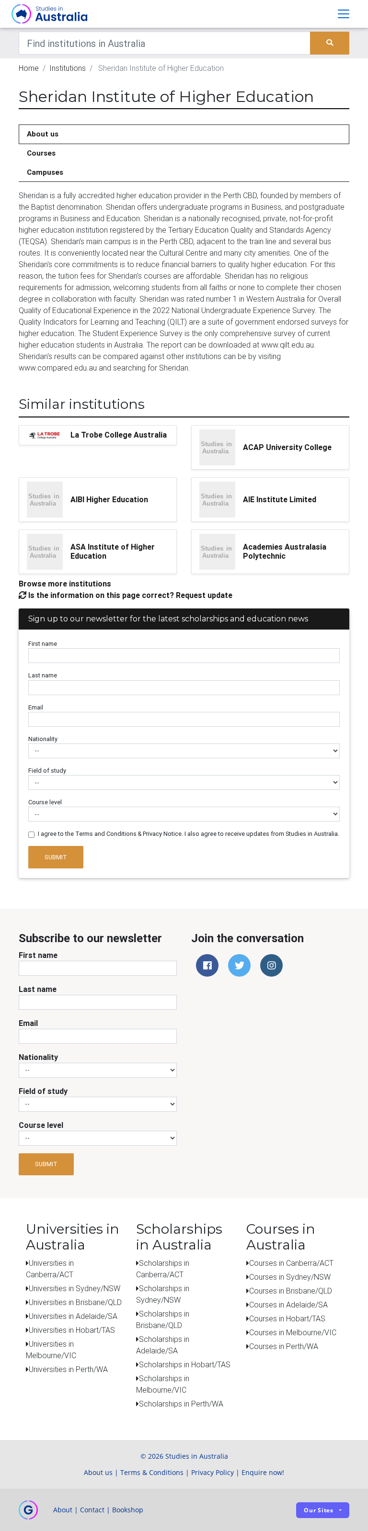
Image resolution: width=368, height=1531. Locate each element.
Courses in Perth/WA (283, 1346)
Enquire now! (263, 1472)
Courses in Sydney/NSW (290, 1277)
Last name (42, 675)
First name (42, 644)
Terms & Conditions (152, 1472)
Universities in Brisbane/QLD (75, 1302)
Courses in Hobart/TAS (287, 1318)
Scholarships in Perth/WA (181, 1403)
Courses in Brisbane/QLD (290, 1290)
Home (29, 68)
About (62, 1509)
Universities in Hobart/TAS (72, 1330)
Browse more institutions (65, 583)
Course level (45, 802)
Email (35, 707)
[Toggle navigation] (343, 14)
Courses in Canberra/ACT (291, 1263)
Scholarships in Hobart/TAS (184, 1364)
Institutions (67, 68)
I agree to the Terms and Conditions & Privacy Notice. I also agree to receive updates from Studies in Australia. (188, 834)
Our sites (319, 1510)
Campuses (45, 172)
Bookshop (127, 1509)
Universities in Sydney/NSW (74, 1288)
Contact (92, 1509)
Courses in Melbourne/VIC (292, 1332)
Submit (56, 857)
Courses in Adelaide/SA (288, 1304)
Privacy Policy (212, 1472)
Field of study (47, 770)
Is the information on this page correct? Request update (129, 595)
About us (42, 133)
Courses (41, 153)
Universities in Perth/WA (68, 1369)
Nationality (43, 739)
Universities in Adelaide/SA (73, 1316)
